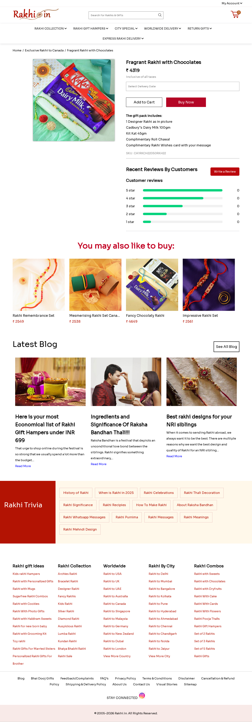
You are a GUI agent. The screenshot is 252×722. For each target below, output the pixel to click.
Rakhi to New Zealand (118, 634)
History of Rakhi (76, 493)
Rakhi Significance (78, 505)
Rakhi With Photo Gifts (28, 611)
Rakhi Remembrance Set (33, 316)
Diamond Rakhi (68, 619)
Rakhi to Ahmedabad (163, 619)
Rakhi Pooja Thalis (207, 619)
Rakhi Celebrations (159, 493)
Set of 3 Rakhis (204, 641)
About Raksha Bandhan (195, 505)
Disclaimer (186, 678)
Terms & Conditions (157, 678)
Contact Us (141, 684)
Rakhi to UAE (112, 589)
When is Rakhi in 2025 (116, 493)
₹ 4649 (131, 322)
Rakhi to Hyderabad (162, 611)
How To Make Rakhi (151, 505)
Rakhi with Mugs (24, 589)
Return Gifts (198, 28)
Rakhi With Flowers (207, 611)
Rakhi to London (114, 648)
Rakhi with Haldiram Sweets (32, 619)
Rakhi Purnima (127, 517)
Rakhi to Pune (158, 604)
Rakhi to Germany (115, 626)
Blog (21, 678)
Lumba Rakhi (67, 634)
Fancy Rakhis (67, 596)
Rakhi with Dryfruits (208, 589)
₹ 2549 (18, 322)
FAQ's (104, 678)
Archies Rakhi (67, 574)
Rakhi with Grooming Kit (29, 634)
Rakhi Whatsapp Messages (84, 517)
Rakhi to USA (112, 574)
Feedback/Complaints (77, 678)
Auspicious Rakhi (70, 626)
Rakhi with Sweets (207, 574)
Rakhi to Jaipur (159, 648)
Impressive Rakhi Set (200, 316)
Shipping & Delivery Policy (86, 684)
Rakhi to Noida (159, 641)
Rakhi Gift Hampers (89, 28)
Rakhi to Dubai (113, 641)
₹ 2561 (188, 322)
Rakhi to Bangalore (162, 589)
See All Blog (226, 347)
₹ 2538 (75, 322)
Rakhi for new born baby (30, 626)
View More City (159, 656)
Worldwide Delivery (161, 28)
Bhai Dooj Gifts (42, 678)
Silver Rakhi (66, 611)
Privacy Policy (125, 678)
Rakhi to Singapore (116, 611)
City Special (125, 28)
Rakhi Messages (161, 517)
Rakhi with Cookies (26, 604)
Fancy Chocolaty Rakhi (145, 316)
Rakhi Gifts (201, 656)
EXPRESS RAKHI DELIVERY (122, 38)
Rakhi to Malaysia (115, 619)
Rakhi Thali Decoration (202, 493)
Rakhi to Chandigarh (163, 634)
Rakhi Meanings (196, 517)
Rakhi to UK (111, 581)
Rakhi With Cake (205, 596)
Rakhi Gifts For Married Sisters (34, 648)
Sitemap (190, 684)
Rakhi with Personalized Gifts (33, 581)
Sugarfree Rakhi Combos (30, 596)
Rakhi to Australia (115, 596)
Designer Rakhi (68, 589)
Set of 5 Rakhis (204, 648)
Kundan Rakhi (67, 641)
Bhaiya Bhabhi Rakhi (72, 648)
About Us (119, 684)
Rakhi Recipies (114, 505)
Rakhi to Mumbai (160, 581)
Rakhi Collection (49, 28)
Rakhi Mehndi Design (80, 529)
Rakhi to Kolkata (160, 596)
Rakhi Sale (65, 656)
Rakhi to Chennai (160, 626)
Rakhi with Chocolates (209, 581)
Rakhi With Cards (206, 604)
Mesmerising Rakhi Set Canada (95, 316)
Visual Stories (166, 684)
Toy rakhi (19, 641)
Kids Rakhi (65, 604)
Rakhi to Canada (114, 604)
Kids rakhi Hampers (26, 574)
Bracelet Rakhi (68, 581)
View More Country (117, 656)
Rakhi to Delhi (158, 574)
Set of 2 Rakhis (204, 634)
